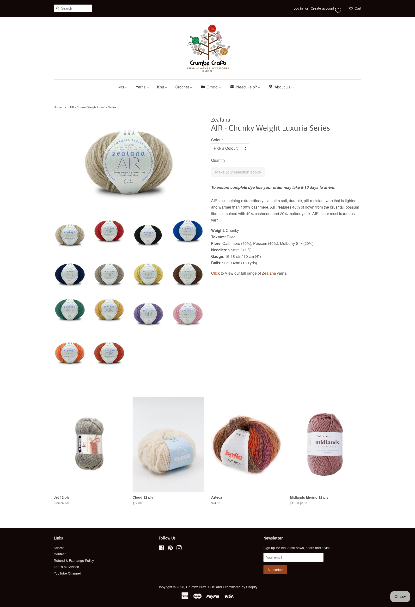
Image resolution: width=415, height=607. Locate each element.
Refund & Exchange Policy (74, 560)
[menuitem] (124, 87)
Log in (298, 8)
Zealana (269, 273)
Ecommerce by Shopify (240, 586)
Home (58, 107)
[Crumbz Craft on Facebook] (161, 548)
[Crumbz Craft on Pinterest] (170, 548)
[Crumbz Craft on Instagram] (179, 548)
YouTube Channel (67, 573)
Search (59, 547)
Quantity (218, 160)
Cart (358, 8)
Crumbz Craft (196, 586)
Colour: (217, 139)
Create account (322, 8)
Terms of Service (66, 566)
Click (216, 273)
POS (211, 586)
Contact (60, 553)
